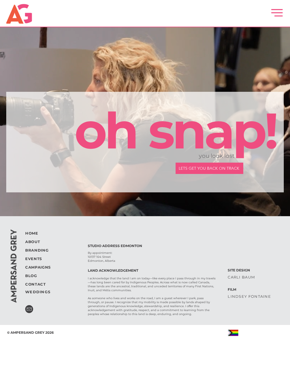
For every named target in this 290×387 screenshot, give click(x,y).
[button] (277, 12)
